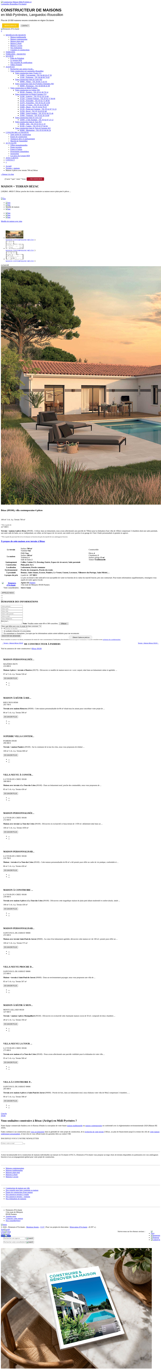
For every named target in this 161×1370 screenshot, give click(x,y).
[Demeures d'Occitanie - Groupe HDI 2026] (4, 1225)
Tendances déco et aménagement (22, 139)
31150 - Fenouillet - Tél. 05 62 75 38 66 (35, 101)
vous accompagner (37, 1132)
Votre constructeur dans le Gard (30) (28, 79)
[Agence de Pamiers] (11, 585)
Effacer (63, 624)
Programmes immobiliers (19, 152)
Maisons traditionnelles (14, 1170)
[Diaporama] (8, 213)
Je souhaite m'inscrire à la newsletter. (17, 631)
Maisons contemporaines (15, 1168)
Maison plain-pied (17, 41)
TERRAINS (10, 52)
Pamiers (32, 583)
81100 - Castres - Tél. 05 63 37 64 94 (34, 126)
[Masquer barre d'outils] (8, 217)
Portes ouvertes (16, 147)
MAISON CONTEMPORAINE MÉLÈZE (20, 240)
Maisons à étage (12, 1175)
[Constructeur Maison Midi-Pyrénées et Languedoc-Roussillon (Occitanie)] (18, 4)
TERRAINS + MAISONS (16, 54)
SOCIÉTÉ (10, 56)
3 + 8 (3, 628)
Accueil (8, 166)
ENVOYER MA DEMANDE (11, 636)
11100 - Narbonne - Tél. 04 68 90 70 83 (35, 77)
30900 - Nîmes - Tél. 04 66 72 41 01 (33, 82)
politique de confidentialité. (112, 639)
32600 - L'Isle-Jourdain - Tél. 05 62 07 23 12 (36, 120)
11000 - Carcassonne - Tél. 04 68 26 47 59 (36, 75)
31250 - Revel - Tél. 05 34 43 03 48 (33, 111)
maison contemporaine (93, 1126)
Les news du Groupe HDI (20, 156)
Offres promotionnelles (18, 145)
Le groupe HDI (16, 60)
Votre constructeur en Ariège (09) (27, 90)
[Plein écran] (8, 215)
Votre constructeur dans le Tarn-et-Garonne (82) (33, 128)
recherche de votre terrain (94, 1132)
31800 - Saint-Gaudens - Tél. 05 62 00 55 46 (36, 113)
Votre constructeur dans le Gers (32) (28, 118)
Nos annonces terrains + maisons (18, 1197)
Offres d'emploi (16, 65)
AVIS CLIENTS (12, 158)
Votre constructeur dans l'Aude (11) (28, 73)
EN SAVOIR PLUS (10, 678)
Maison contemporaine (18, 39)
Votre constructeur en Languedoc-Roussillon (26, 71)
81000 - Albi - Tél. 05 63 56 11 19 (32, 124)
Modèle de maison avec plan (11, 221)
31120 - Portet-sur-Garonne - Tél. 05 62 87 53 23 (38, 109)
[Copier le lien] (2, 597)
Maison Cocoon (16, 46)
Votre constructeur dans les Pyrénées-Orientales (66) (34, 84)
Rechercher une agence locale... (22, 69)
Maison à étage (16, 43)
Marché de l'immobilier (19, 141)
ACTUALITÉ (11, 143)
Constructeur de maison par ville (18, 1188)
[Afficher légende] (8, 203)
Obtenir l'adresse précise (80, 637)
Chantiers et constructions (19, 50)
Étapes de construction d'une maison (19, 1192)
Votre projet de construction (20, 135)
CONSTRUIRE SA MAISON (17, 132)
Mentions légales (32, 1227)
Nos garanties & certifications (21, 63)
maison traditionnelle (75, 1126)
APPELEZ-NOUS (8, 593)
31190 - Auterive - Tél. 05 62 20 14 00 (34, 96)
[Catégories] (8, 209)
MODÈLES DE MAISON (16, 35)
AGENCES (10, 67)
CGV (42, 1227)
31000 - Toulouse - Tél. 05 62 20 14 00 (34, 116)
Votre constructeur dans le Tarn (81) (28, 122)
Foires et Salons (16, 149)
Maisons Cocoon (12, 1177)
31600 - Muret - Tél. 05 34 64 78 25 (33, 107)
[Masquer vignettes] (8, 205)
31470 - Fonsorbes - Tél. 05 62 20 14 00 (35, 103)
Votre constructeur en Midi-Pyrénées (23, 88)
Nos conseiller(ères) (13, 1221)
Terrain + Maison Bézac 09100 (12, 643)
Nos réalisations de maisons (16, 1199)
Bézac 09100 (37, 649)
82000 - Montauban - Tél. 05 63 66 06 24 (35, 130)
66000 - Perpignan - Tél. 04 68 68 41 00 (35, 86)
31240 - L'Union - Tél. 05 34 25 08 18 (34, 105)
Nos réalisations (16, 48)
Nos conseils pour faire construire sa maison (22, 1190)
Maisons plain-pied (13, 1172)
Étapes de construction (18, 137)
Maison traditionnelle (18, 37)
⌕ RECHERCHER (35, 179)
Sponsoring (14, 154)
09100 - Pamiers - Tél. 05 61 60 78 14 (34, 92)
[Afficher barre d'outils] (3, 199)
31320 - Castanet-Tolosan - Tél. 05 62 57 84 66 (37, 99)
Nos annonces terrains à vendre (17, 1194)
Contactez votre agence (14, 1218)
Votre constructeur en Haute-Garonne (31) (30, 94)
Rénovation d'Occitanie (78, 1227)
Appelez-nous (11, 1216)
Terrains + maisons (13, 168)
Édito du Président (17, 58)
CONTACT (25, 26)
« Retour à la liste (7, 174)
